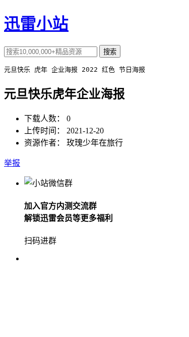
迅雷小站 (36, 24)
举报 (12, 163)
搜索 (109, 52)
